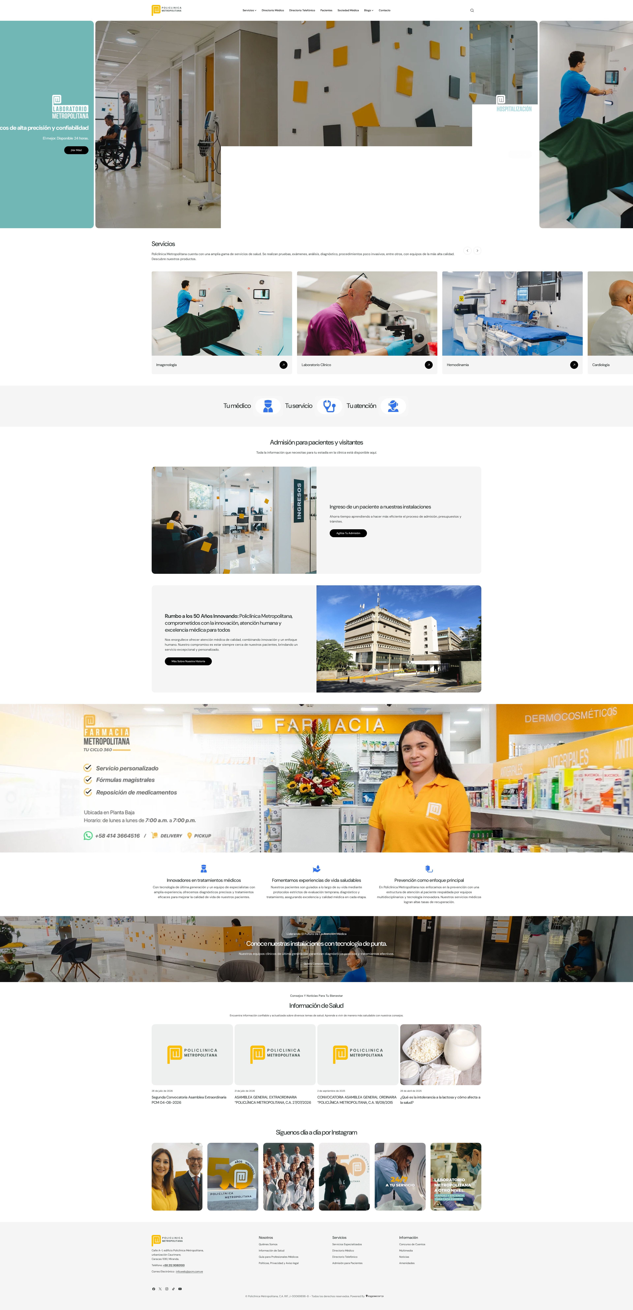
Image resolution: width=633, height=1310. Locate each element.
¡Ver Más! (76, 154)
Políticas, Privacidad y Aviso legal (279, 1263)
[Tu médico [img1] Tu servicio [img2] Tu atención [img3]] (268, 406)
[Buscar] (472, 10)
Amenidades (407, 1263)
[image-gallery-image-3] (288, 1177)
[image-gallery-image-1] (177, 1177)
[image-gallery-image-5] (400, 1177)
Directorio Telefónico (344, 1257)
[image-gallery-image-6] (456, 1177)
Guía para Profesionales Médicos (278, 1257)
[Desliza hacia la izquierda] (467, 251)
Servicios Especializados (347, 1244)
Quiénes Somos (268, 1244)
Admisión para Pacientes (347, 1263)
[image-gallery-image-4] (344, 1177)
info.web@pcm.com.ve (189, 1271)
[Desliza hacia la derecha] (477, 251)
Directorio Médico (343, 1250)
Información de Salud (271, 1250)
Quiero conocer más (316, 963)
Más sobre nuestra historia (188, 661)
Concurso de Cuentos (412, 1244)
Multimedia (406, 1250)
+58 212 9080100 (174, 1265)
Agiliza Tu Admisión (348, 533)
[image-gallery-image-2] (232, 1177)
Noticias (404, 1257)
